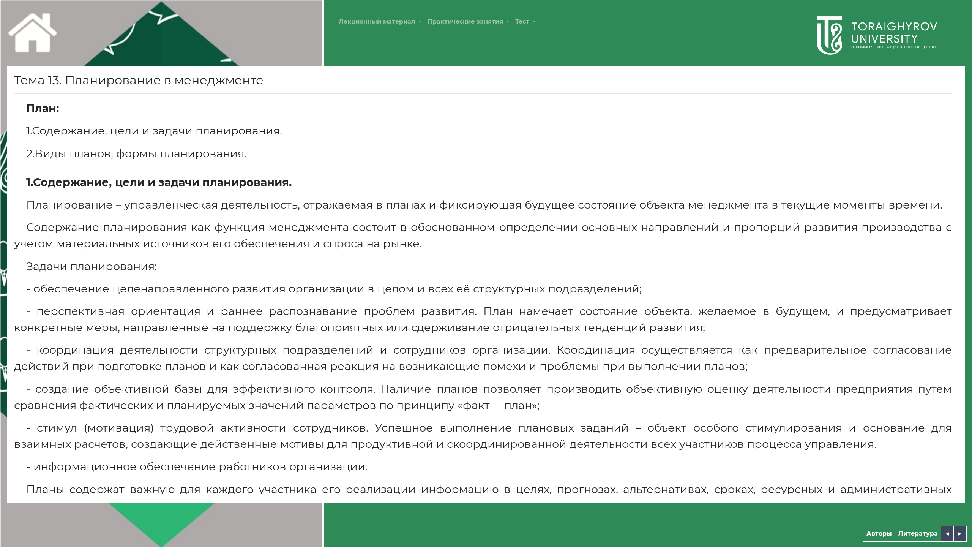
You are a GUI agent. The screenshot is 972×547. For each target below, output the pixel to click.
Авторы (879, 533)
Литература (918, 533)
